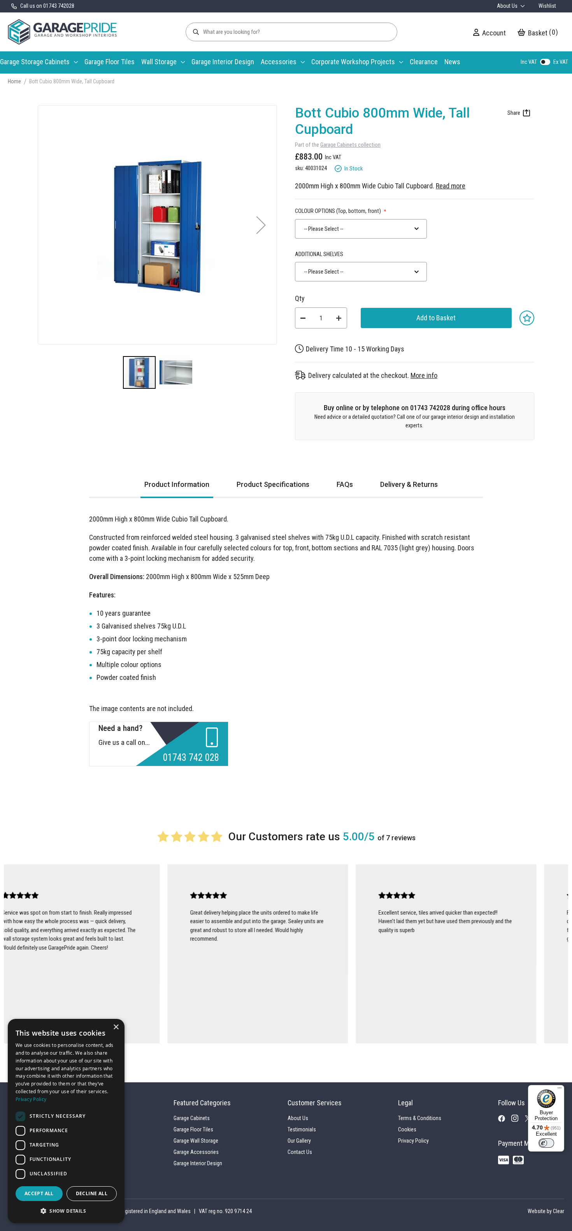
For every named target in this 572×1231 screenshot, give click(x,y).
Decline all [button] (91, 1193)
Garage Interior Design (222, 62)
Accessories (279, 62)
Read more (450, 186)
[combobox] (361, 229)
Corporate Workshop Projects (353, 62)
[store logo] (62, 32)
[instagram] (518, 1120)
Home (14, 81)
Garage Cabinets (192, 1118)
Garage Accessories (196, 1152)
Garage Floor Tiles (109, 62)
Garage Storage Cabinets (35, 62)
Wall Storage (159, 62)
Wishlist (547, 6)
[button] (261, 224)
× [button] (116, 1027)
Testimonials (302, 1129)
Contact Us (300, 1152)
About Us (508, 6)
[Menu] (559, 1089)
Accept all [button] (39, 1193)
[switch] (546, 1143)
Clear (558, 1211)
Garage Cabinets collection (350, 145)
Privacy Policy (413, 1141)
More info (424, 375)
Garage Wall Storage (196, 1141)
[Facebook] (504, 1120)
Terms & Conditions (419, 1118)
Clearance (424, 62)
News (452, 62)
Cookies (407, 1129)
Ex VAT (560, 62)
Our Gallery (299, 1141)
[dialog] (66, 1121)
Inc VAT (529, 62)
